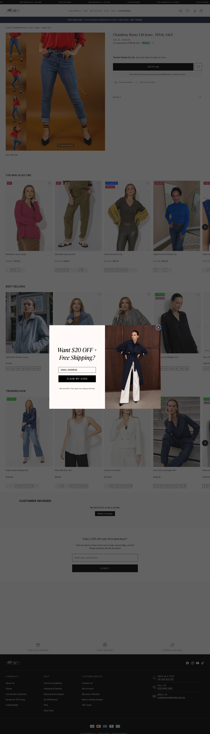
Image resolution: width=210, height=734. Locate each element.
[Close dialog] (158, 327)
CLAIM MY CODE (77, 378)
